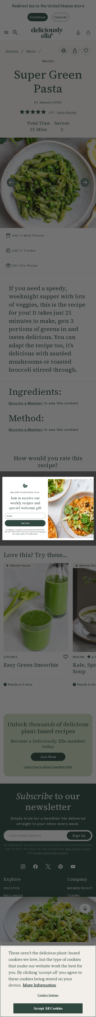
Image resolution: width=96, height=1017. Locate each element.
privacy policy (20, 534)
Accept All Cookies (48, 1008)
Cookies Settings (48, 995)
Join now (25, 523)
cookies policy (33, 534)
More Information (39, 985)
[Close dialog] (91, 480)
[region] (48, 981)
